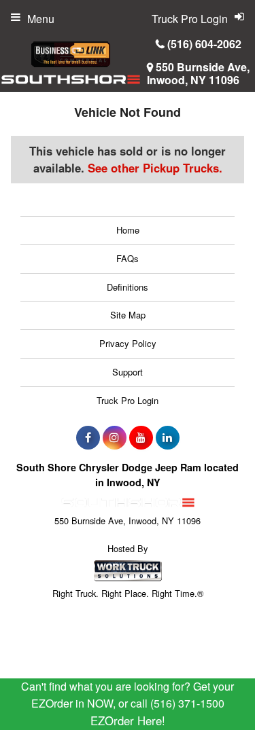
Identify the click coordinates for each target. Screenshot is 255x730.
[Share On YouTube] (141, 437)
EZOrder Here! (127, 720)
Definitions (127, 286)
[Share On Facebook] (88, 437)
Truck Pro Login (127, 400)
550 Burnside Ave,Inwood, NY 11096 (198, 73)
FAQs (127, 258)
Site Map (128, 314)
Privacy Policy (127, 343)
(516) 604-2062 (204, 44)
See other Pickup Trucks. (155, 168)
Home (127, 229)
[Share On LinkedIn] (168, 437)
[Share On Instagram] (114, 437)
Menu (40, 18)
